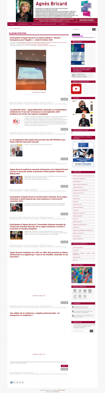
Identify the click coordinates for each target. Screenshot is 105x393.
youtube (80, 296)
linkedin (90, 291)
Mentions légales (61, 390)
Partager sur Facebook (30, 103)
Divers (18, 162)
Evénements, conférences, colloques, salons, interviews (28, 102)
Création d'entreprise (77, 187)
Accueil (11, 24)
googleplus (85, 291)
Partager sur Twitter (39, 103)
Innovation (75, 210)
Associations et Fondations (78, 178)
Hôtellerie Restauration (77, 207)
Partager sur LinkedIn (47, 103)
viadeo (75, 296)
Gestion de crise (76, 204)
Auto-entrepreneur (76, 181)
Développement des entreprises (79, 190)
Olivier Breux (56, 391)
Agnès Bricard (23, 24)
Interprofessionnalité (77, 215)
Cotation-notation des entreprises (79, 184)
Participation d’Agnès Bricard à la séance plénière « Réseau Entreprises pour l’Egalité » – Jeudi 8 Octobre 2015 (35, 39)
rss (85, 296)
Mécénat (12, 189)
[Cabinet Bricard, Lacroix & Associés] (83, 154)
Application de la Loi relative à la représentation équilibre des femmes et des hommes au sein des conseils (42, 42)
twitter (80, 291)
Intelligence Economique (78, 213)
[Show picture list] (39, 295)
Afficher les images (39, 92)
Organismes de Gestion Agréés (79, 224)
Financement (75, 198)
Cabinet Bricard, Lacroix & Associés (43, 24)
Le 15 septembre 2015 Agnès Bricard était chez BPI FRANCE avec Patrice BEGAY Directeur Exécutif (37, 141)
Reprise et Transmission (78, 233)
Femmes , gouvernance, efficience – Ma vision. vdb (44, 45)
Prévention (75, 227)
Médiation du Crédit (77, 221)
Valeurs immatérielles (77, 238)
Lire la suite (64, 99)
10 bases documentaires (78, 247)
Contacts (63, 24)
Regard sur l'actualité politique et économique (82, 230)
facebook (75, 291)
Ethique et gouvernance (77, 193)
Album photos (13, 102)
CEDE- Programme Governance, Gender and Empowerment (35, 44)
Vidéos (74, 260)
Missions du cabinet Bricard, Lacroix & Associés (82, 175)
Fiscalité (74, 201)
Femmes (13, 372)
